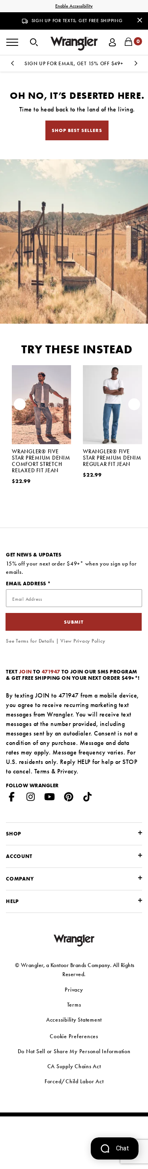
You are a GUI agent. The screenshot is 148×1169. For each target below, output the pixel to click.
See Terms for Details (30, 640)
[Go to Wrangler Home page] (74, 939)
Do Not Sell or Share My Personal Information (74, 1051)
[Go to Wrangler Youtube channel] (50, 798)
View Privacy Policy (82, 640)
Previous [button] (12, 65)
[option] (41, 437)
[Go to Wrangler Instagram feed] (31, 798)
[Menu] (12, 42)
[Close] (139, 20)
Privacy (67, 771)
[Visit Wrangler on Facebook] (12, 798)
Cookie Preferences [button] (74, 1036)
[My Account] (112, 41)
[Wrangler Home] (74, 44)
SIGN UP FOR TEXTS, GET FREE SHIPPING (77, 20)
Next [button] (135, 65)
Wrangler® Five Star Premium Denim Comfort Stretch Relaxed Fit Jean (41, 461)
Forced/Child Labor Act (74, 1081)
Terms (42, 771)
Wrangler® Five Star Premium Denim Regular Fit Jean (112, 458)
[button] (34, 41)
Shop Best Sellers (77, 130)
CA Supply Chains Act (74, 1066)
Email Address (26, 583)
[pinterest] (69, 798)
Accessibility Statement (74, 1019)
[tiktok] (88, 798)
